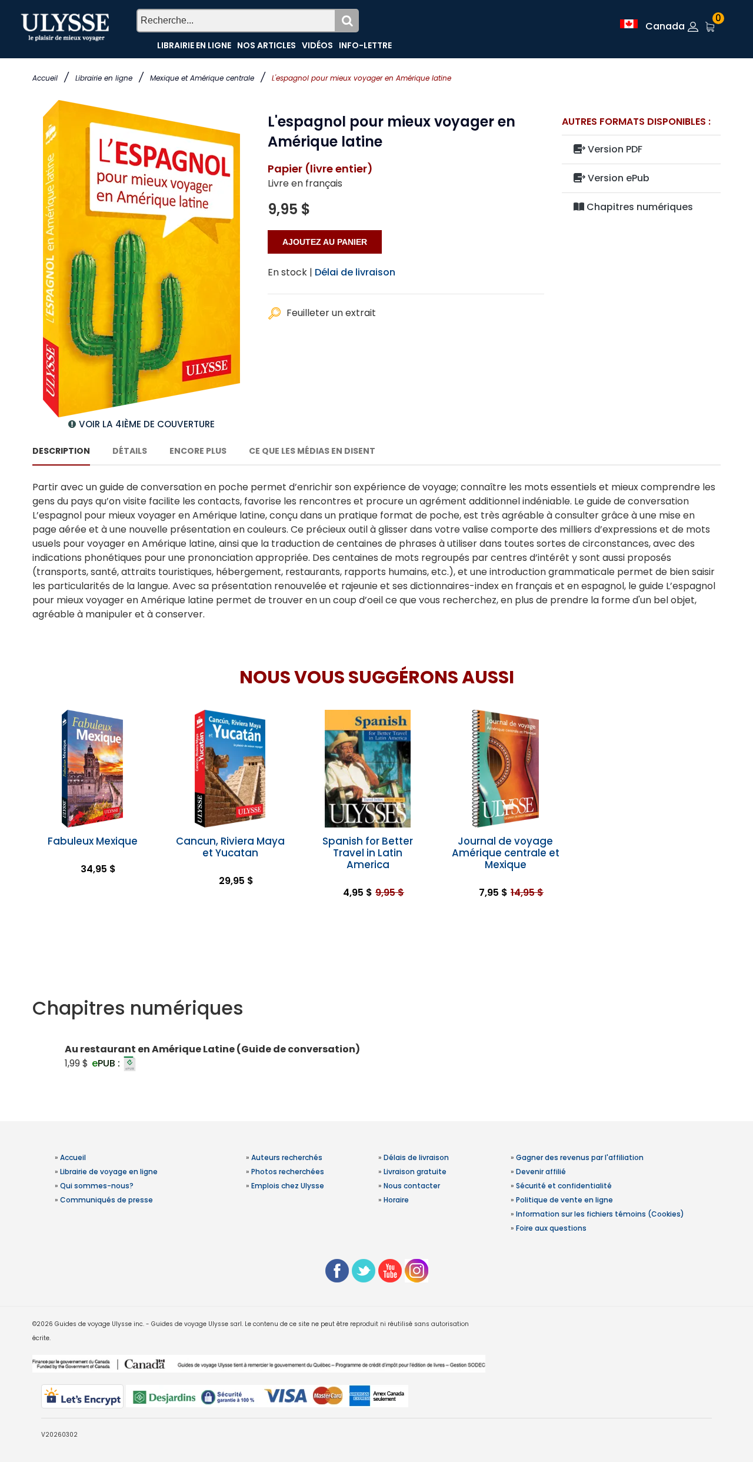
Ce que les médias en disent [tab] (312, 451)
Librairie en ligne (103, 78)
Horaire (396, 1200)
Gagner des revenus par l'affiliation (580, 1157)
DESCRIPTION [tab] (61, 451)
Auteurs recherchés (286, 1157)
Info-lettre (365, 45)
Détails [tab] (129, 451)
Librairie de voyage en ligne (109, 1172)
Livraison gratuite (415, 1172)
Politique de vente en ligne (564, 1200)
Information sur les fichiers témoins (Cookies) (600, 1214)
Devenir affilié (541, 1172)
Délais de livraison (416, 1157)
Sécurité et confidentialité (564, 1186)
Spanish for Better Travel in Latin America (367, 853)
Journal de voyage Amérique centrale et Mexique (505, 853)
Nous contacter (412, 1186)
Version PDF (613, 149)
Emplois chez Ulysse (287, 1186)
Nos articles (266, 45)
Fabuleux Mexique (93, 841)
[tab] (376, 1008)
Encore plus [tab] (197, 451)
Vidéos (317, 45)
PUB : (107, 1063)
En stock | (290, 272)
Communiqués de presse (106, 1200)
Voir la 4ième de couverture (147, 424)
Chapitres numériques (638, 207)
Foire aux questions (551, 1228)
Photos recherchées (287, 1172)
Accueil (45, 78)
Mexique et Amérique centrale (202, 78)
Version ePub (617, 178)
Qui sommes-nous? (97, 1186)
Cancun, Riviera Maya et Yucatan (230, 847)
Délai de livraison (355, 272)
